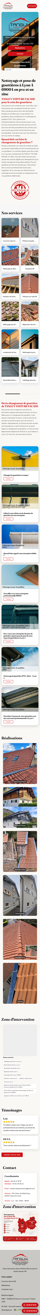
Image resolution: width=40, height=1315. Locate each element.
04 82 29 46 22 (18, 1184)
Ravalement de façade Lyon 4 (12, 1068)
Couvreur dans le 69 (8, 1281)
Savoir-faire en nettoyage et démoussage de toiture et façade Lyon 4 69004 (18, 1091)
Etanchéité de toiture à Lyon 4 (12, 1065)
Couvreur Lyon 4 (8, 1082)
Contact (20, 54)
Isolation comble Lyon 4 (25, 1078)
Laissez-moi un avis (12, 1155)
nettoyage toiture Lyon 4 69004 (12, 1075)
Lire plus (8, 478)
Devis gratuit (32, 6)
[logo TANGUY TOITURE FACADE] (20, 1259)
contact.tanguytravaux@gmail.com (22, 1188)
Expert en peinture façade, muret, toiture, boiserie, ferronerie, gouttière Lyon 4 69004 (17, 1086)
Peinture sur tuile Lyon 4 (10, 1078)
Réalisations (20, 48)
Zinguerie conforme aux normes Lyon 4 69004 (16, 1096)
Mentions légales (7, 1295)
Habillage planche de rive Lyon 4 (13, 1061)
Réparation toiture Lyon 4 (11, 1071)
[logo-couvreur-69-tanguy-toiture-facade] (8, 6)
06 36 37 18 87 (16, 1181)
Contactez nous (7, 1289)
